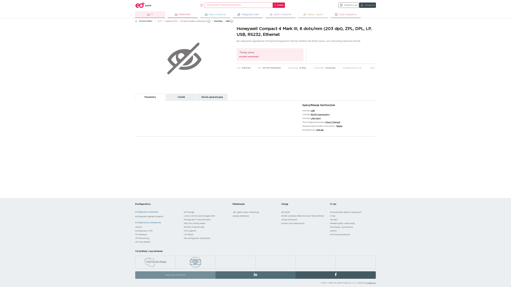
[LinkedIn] (255, 275)
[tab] (150, 97)
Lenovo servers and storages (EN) (199, 216)
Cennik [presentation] (181, 97)
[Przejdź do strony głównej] (143, 5)
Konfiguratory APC (144, 231)
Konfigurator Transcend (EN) (197, 220)
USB (313, 111)
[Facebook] (336, 275)
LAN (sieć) (316, 118)
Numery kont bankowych (293, 223)
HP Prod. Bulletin (143, 242)
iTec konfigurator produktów (197, 238)
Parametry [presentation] (150, 97)
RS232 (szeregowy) (320, 115)
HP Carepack (141, 235)
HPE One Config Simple (194, 223)
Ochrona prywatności (340, 235)
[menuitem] (158, 216)
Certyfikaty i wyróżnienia (341, 227)
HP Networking (142, 238)
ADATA (138, 227)
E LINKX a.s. (371, 283)
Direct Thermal (332, 122)
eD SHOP (285, 212)
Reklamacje (239, 204)
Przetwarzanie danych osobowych (346, 212)
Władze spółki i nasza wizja (342, 223)
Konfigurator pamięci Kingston (149, 217)
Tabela (339, 126)
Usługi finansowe (289, 220)
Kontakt (333, 220)
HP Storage (189, 212)
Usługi (284, 204)
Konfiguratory (143, 204)
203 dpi (320, 130)
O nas (333, 204)
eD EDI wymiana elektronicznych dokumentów (302, 216)
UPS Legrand (190, 231)
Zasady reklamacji (241, 216)
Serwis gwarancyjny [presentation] (212, 97)
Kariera (333, 231)
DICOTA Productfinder (194, 227)
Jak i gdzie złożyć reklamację (246, 212)
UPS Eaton (189, 235)
